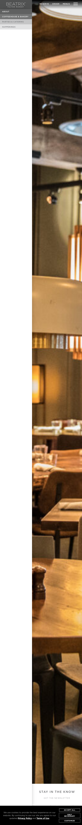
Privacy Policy (25, 818)
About (5, 11)
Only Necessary (69, 815)
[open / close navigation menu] (76, 4)
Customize (69, 821)
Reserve (44, 4)
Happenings (8, 27)
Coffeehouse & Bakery (15, 16)
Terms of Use (43, 818)
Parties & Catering (13, 22)
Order (55, 4)
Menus (66, 4)
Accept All (69, 810)
